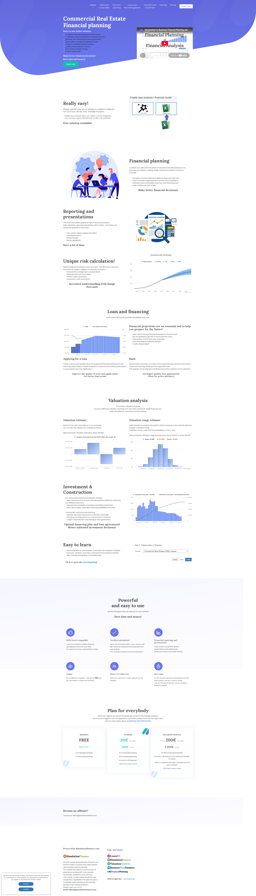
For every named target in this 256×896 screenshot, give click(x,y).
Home (93, 5)
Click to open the (120, 879)
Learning (163, 5)
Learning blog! (90, 562)
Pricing (173, 5)
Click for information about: (116, 721)
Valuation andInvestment (150, 6)
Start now (186, 6)
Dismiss (26, 889)
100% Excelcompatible (104, 6)
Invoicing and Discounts (139, 721)
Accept (26, 884)
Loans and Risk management (132, 6)
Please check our (72, 887)
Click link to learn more (128, 764)
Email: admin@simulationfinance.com (79, 890)
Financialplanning (117, 6)
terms (79, 887)
